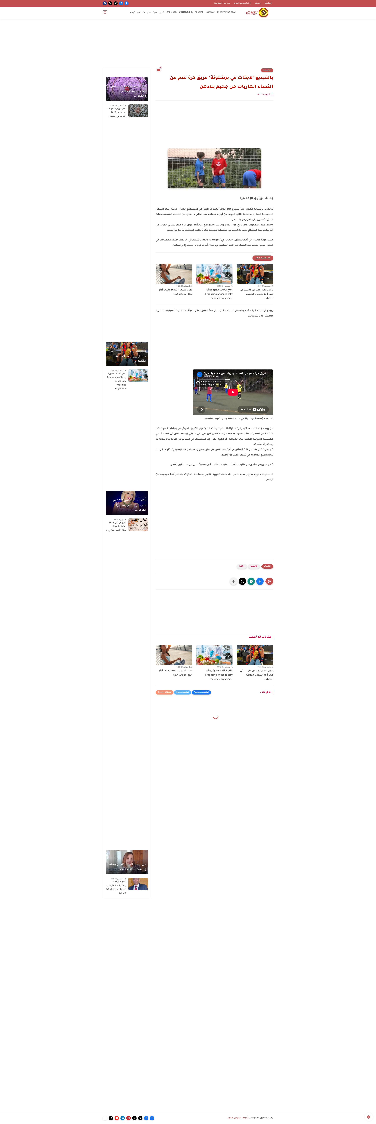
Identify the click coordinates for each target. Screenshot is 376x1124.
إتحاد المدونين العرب (242, 3)
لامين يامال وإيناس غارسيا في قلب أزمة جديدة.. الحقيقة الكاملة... (256, 294)
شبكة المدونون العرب (237, 1118)
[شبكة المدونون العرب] (257, 13)
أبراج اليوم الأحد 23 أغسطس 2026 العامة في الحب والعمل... (128, 91)
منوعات (147, 12)
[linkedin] (122, 1118)
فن (138, 12)
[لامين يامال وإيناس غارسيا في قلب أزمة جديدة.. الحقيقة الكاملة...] (255, 274)
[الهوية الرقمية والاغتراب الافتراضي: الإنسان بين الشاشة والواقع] (138, 884)
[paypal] (105, 3)
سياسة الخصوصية (222, 3)
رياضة (242, 566)
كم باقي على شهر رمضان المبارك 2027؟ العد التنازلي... (116, 527)
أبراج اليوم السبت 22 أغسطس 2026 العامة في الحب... (116, 113)
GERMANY (171, 12)
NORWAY (210, 12)
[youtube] (117, 1118)
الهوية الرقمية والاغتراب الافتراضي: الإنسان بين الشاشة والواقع (116, 888)
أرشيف (258, 3)
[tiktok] (111, 1118)
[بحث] (105, 12)
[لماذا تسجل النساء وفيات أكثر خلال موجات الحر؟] (174, 274)
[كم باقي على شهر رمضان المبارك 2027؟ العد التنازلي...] (138, 524)
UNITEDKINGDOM (226, 12)
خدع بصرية (158, 12)
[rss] (105, 1118)
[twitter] (116, 3)
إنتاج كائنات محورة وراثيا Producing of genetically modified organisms (219, 294)
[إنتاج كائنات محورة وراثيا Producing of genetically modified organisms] (214, 274)
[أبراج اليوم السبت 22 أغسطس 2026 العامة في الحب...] (138, 110)
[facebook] (127, 3)
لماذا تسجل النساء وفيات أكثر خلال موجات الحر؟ (175, 292)
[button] (260, 581)
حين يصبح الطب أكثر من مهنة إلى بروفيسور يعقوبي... (127, 867)
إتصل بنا (268, 3)
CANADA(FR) (186, 12)
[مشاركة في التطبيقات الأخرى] (233, 581)
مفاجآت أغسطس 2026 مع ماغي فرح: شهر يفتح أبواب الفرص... (129, 505)
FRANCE (199, 12)
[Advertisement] (188, 45)
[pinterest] (128, 1118)
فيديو (132, 12)
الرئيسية (267, 70)
